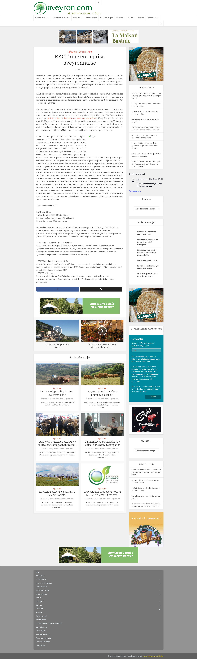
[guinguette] (146, 529)
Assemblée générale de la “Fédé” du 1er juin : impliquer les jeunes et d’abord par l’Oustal (146, 95)
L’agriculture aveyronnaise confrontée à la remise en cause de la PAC (146, 252)
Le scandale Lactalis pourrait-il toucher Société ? (57, 493)
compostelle (40, 645)
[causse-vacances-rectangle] (80, 305)
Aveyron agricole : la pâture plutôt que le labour (102, 393)
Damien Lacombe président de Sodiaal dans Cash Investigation (102, 443)
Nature (141, 17)
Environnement (85, 52)
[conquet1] (146, 419)
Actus (38, 572)
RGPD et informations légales (153, 656)
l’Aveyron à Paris (60, 17)
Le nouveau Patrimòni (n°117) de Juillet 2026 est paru (149, 184)
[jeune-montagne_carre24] (146, 64)
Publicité (39, 612)
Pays (130, 17)
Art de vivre (91, 17)
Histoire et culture (42, 590)
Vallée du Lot (40, 631)
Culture (119, 17)
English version (41, 616)
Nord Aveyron (41, 620)
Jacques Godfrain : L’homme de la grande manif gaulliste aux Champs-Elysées (145, 145)
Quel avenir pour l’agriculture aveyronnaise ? (57, 393)
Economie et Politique (44, 583)
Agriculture (72, 52)
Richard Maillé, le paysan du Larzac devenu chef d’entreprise (147, 242)
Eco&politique (106, 17)
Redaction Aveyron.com (64, 399)
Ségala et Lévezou (42, 634)
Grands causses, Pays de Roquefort (49, 623)
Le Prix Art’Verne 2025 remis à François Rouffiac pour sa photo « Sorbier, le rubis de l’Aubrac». (146, 163)
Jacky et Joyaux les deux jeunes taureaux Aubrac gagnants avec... (57, 443)
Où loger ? (39, 601)
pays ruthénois (41, 627)
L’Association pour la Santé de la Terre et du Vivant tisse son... (102, 493)
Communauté (41, 17)
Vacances (152, 17)
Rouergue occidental (43, 638)
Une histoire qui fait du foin (147, 260)
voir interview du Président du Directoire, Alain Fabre (72, 118)
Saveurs (76, 17)
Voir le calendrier (135, 191)
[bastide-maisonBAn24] (99, 36)
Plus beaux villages (43, 642)
